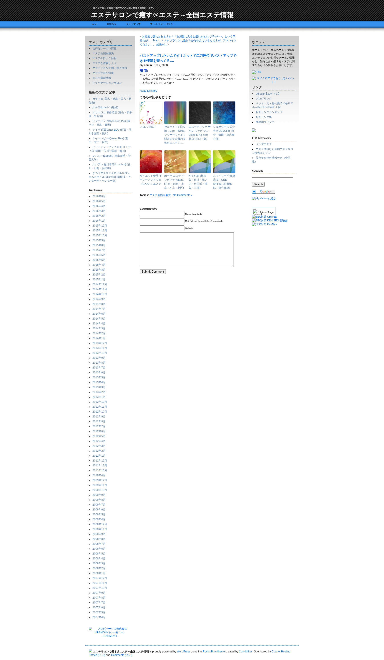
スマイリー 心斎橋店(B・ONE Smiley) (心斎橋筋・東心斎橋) (224, 181)
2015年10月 (99, 235)
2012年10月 (99, 411)
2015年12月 (99, 225)
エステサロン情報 (103, 73)
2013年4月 (99, 382)
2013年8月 (99, 362)
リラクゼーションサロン (107, 82)
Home (94, 24)
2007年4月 (99, 617)
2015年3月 (99, 269)
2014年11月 (99, 289)
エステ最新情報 (101, 77)
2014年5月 (99, 318)
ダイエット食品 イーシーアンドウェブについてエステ (151, 179)
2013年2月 (99, 392)
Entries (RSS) (97, 655)
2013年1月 (99, 397)
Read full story (148, 90)
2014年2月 (99, 333)
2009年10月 (99, 490)
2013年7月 (99, 367)
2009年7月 (99, 504)
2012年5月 (99, 436)
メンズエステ (264, 144)
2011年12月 (99, 460)
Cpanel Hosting (281, 651)
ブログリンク (264, 98)
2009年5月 (99, 514)
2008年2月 (99, 568)
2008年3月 (99, 563)
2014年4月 (99, 323)
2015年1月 (99, 279)
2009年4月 (99, 519)
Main (156, 40)
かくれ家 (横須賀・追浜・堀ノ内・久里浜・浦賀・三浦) (198, 181)
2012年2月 (99, 450)
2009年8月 (99, 499)
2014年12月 (99, 284)
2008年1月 (99, 573)
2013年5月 (99, 377)
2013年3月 (99, 387)
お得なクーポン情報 (104, 48)
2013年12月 (99, 343)
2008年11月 (99, 529)
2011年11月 (99, 465)
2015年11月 (99, 230)
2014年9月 (99, 299)
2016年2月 (99, 215)
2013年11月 (99, 348)
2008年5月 (99, 553)
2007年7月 (99, 602)
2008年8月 (99, 539)
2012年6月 (99, 431)
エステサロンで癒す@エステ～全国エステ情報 (162, 14)
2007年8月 (99, 597)
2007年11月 (99, 583)
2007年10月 (99, 587)
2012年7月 (99, 426)
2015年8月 (99, 245)
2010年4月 (99, 475)
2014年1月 (99, 338)
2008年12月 (99, 524)
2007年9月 (99, 592)
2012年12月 (99, 401)
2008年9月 (99, 534)
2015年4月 (99, 264)
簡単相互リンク (265, 121)
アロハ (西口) (148, 126)
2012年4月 (99, 441)
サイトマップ (133, 24)
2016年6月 (99, 196)
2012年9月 (99, 416)
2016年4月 (99, 206)
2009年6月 (99, 509)
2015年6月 (99, 255)
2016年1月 (99, 220)
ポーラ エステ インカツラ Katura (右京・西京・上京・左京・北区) (174, 181)
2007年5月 (99, 612)
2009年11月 (99, 485)
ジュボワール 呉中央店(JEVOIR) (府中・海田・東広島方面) (224, 132)
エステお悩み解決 (103, 53)
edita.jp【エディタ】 (268, 93)
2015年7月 (99, 250)
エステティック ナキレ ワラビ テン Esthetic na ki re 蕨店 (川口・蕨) (200, 132)
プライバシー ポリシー (162, 24)
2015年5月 (99, 259)
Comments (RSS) (121, 655)
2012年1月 (99, 455)
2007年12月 (99, 578)
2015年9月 (99, 240)
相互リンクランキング (269, 112)
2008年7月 (99, 543)
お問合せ (111, 24)
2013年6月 (99, 372)
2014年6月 (99, 313)
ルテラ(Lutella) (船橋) (105, 107)
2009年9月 (99, 494)
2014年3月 (99, 328)
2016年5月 (99, 201)
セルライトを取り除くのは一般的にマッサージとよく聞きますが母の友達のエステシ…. (175, 134)
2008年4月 (99, 558)
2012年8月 (99, 421)
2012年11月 (99, 406)
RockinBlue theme (214, 651)
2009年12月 (99, 480)
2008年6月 (99, 548)
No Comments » (182, 195)
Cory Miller (245, 651)
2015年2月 (99, 274)
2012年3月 (99, 445)
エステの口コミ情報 (104, 58)
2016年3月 (99, 211)
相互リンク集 (264, 117)
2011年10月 (99, 470)
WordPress (183, 651)
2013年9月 (99, 357)
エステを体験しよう (104, 63)
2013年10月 (99, 352)
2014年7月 (99, 308)
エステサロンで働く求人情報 (109, 68)
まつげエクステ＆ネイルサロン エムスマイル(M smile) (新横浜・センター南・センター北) (110, 177)
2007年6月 (99, 607)
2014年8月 (99, 304)
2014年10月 (99, 294)
